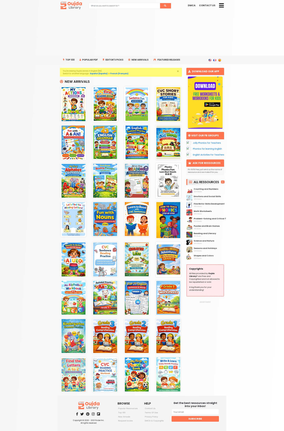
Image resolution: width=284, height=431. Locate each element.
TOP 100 (70, 59)
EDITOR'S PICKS (114, 59)
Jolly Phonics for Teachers (207, 142)
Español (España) (99, 73)
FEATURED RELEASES (168, 59)
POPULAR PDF (90, 59)
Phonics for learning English (207, 148)
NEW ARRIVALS (140, 59)
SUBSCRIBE (195, 418)
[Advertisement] (142, 33)
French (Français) (119, 73)
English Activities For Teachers (208, 154)
